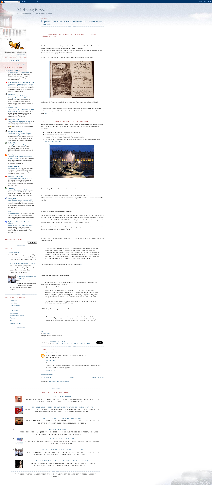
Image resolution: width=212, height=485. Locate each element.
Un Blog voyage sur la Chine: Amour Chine (21, 82)
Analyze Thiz (12, 198)
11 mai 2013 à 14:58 (50, 360)
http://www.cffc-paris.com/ (53, 141)
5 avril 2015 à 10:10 (50, 370)
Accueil (72, 377)
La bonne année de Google (62, 438)
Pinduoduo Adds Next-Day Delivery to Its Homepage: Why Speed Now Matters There (19, 97)
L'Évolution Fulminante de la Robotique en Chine (21, 178)
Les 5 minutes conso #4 (14, 213)
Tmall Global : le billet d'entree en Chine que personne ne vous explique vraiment (19, 134)
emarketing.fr (14, 308)
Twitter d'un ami (14, 310)
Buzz (57, 343)
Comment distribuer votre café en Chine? (18, 72)
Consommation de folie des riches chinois (62, 418)
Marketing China (13, 107)
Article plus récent (46, 377)
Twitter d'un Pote (15, 305)
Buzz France (71, 343)
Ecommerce (11, 94)
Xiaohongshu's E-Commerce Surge (17, 145)
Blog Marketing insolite (15, 131)
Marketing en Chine (14, 71)
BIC (46, 113)
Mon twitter (13, 303)
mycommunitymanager (17, 315)
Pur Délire (11, 188)
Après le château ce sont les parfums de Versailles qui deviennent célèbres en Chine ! (72, 23)
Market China (12, 143)
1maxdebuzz (13, 300)
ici (81, 264)
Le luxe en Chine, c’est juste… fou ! (17, 190)
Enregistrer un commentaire (47, 374)
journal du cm (14, 313)
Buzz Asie (63, 343)
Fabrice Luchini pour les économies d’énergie (21, 263)
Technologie (11, 155)
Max (42, 331)
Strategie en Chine (13, 166)
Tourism (12, 318)
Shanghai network (15, 323)
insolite (80, 343)
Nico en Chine (50, 353)
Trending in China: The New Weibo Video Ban (20, 225)
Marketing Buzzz (31, 9)
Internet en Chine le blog (15, 176)
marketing (87, 343)
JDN (11, 320)
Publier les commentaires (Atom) (59, 381)
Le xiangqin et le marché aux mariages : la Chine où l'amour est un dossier (20, 85)
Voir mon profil (14, 60)
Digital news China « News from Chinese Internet (20, 222)
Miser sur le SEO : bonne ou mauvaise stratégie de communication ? (62, 407)
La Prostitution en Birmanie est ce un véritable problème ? (62, 461)
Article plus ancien (98, 377)
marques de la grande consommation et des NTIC (21, 211)
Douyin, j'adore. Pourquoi (15, 168)
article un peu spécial (62, 397)
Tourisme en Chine (13, 119)
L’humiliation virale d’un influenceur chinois (19, 121)
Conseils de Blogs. (13, 252)
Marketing (47, 333)
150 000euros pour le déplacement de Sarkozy (62, 450)
